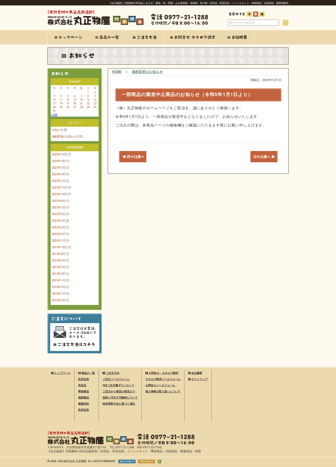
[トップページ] (68, 37)
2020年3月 (58, 234)
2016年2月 (58, 300)
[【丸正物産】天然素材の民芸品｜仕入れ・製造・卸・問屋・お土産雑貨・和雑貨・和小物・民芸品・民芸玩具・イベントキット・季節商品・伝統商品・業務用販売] (95, 24)
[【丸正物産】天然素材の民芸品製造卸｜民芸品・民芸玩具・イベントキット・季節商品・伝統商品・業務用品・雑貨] (90, 443)
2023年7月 (58, 167)
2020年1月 (58, 240)
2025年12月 (59, 154)
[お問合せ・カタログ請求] (192, 37)
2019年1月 (58, 280)
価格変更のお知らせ (64, 136)
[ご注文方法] (145, 37)
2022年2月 (58, 227)
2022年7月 (58, 207)
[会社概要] (237, 37)
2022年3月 (58, 220)
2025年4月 (58, 161)
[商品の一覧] (107, 37)
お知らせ (57, 130)
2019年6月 (58, 260)
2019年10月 (59, 247)
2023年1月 (58, 181)
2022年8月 (58, 201)
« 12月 (54, 114)
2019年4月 (58, 273)
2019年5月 (58, 267)
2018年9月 (58, 287)
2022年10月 (59, 194)
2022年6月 (58, 214)
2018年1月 (58, 293)
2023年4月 (58, 174)
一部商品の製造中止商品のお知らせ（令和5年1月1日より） (187, 94)
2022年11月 (59, 187)
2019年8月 (58, 254)
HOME (117, 72)
